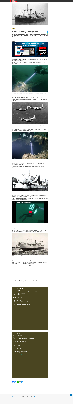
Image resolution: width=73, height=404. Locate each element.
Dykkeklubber (37, 1)
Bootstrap (13, 396)
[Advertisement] (30, 272)
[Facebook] (47, 30)
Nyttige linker (44, 1)
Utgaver (24, 1)
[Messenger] (15, 382)
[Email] (47, 35)
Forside (19, 1)
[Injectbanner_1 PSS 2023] (30, 49)
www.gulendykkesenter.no (21, 354)
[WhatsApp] (47, 33)
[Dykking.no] (13, 1)
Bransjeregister (30, 1)
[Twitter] (47, 32)
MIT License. (35, 396)
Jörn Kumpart (16, 223)
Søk (54, 1)
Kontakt (50, 1)
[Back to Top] (71, 395)
